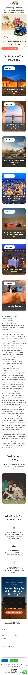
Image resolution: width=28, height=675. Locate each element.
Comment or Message (8, 646)
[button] (4, 488)
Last (16, 635)
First (3, 635)
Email (4, 639)
